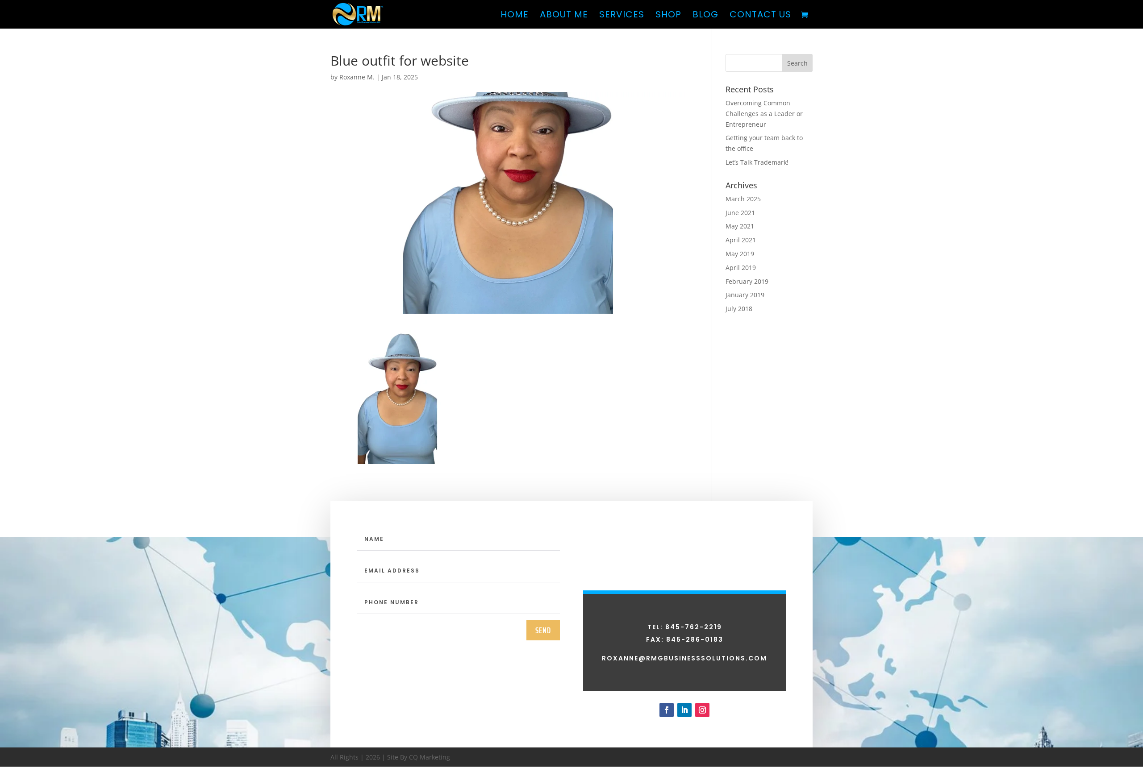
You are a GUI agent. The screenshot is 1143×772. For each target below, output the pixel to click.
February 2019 (747, 281)
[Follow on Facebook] (666, 710)
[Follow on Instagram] (702, 710)
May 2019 (740, 253)
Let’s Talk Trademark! (757, 162)
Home (515, 16)
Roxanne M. (357, 77)
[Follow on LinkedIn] (684, 710)
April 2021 (741, 240)
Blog (705, 16)
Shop (668, 16)
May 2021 (740, 226)
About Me (564, 16)
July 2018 (739, 308)
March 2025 (743, 199)
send (543, 630)
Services (621, 16)
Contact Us (760, 16)
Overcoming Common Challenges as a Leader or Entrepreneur (764, 114)
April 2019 (741, 267)
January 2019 (745, 295)
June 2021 (740, 212)
